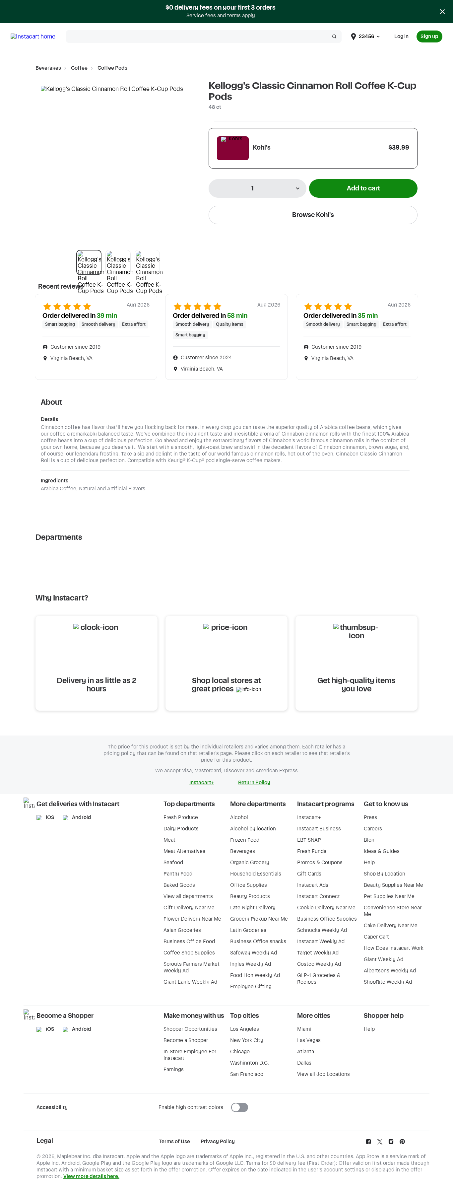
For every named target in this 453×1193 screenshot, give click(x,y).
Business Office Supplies (327, 919)
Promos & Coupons (320, 862)
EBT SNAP (309, 840)
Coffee (79, 68)
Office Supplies (248, 885)
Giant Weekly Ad (383, 959)
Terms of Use (174, 1141)
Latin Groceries (248, 930)
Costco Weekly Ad (319, 964)
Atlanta (305, 1051)
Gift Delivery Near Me (189, 907)
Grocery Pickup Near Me (259, 919)
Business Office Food (189, 941)
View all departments (188, 896)
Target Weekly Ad (318, 952)
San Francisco (246, 1074)
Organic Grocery (249, 862)
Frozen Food (244, 840)
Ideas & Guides (382, 851)
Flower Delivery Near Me (192, 919)
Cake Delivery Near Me (391, 925)
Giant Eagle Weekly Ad (190, 982)
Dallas (304, 1063)
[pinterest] (402, 1143)
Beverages (48, 68)
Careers (373, 828)
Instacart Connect (318, 896)
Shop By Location (384, 874)
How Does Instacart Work (393, 948)
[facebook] (368, 1143)
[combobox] (257, 188)
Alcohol (239, 817)
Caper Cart (376, 937)
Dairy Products (181, 828)
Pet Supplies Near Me (389, 896)
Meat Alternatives (184, 851)
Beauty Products (250, 896)
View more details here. (91, 1176)
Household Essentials (255, 874)
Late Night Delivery (253, 907)
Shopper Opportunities (190, 1029)
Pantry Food (177, 874)
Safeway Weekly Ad (253, 952)
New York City (246, 1040)
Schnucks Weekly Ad (322, 930)
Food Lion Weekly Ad (255, 975)
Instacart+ (309, 817)
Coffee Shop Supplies (189, 952)
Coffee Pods (112, 68)
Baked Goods (179, 885)
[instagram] (391, 1143)
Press (370, 817)
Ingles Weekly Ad (250, 964)
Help (369, 862)
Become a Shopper (185, 1040)
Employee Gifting (251, 986)
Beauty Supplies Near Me (393, 885)
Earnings (173, 1069)
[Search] (334, 36)
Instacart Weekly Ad (321, 941)
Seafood (173, 862)
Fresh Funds (311, 851)
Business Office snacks (258, 941)
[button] (88, 262)
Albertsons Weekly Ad (390, 970)
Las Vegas (309, 1040)
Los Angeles (244, 1029)
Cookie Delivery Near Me (326, 907)
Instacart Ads (312, 885)
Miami (304, 1029)
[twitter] (379, 1143)
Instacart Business (319, 828)
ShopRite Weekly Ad (388, 982)
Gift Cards (309, 874)
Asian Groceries (182, 930)
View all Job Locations (323, 1074)
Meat (169, 840)
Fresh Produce (180, 817)
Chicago (240, 1051)
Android (81, 817)
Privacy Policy (218, 1141)
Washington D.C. (249, 1063)
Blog (369, 840)
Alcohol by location (253, 828)
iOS (50, 817)
